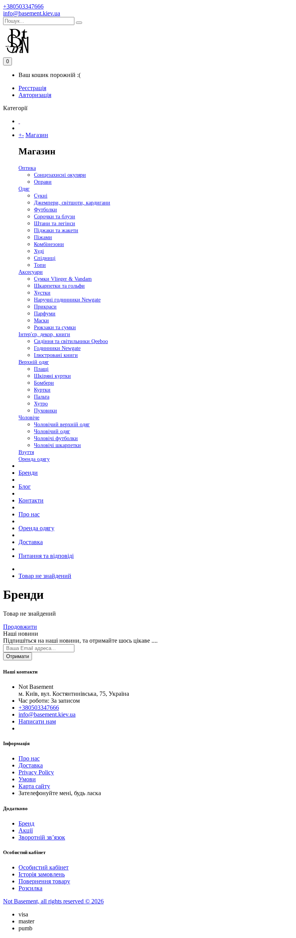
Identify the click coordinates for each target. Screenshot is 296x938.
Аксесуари (30, 272)
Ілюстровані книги (56, 355)
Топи (40, 265)
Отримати (17, 656)
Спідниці (45, 258)
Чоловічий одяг (52, 431)
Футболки (45, 210)
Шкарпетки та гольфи (59, 286)
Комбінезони (49, 244)
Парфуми (45, 314)
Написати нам (37, 721)
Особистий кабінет (43, 867)
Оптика (27, 168)
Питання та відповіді (46, 556)
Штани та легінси (54, 223)
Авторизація (34, 95)
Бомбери (44, 383)
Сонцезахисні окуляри (60, 175)
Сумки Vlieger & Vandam (63, 279)
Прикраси (45, 307)
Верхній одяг (33, 362)
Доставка (30, 542)
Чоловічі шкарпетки (57, 445)
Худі (39, 251)
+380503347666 (23, 6)
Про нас (29, 514)
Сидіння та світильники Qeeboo (71, 341)
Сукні (40, 196)
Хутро (41, 404)
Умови (27, 779)
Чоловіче (28, 417)
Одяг (24, 189)
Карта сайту (34, 786)
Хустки (42, 293)
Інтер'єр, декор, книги (44, 334)
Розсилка (30, 888)
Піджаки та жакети (56, 230)
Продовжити (20, 626)
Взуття (26, 452)
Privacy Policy (36, 772)
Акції (25, 830)
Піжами (43, 237)
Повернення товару (44, 881)
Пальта (41, 397)
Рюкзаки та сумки (55, 327)
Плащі (41, 369)
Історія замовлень (41, 874)
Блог (24, 486)
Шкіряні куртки (52, 376)
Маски (41, 320)
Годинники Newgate (57, 348)
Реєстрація (32, 88)
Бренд (26, 823)
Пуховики (45, 411)
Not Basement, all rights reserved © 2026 (53, 901)
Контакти (31, 500)
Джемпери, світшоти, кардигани (72, 203)
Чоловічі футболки (56, 438)
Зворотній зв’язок (41, 837)
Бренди (28, 472)
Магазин (36, 135)
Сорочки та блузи (54, 216)
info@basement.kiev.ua (31, 13)
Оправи (43, 182)
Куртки (42, 390)
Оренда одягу (34, 459)
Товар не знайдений (44, 576)
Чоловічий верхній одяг (62, 424)
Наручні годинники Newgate (67, 300)
